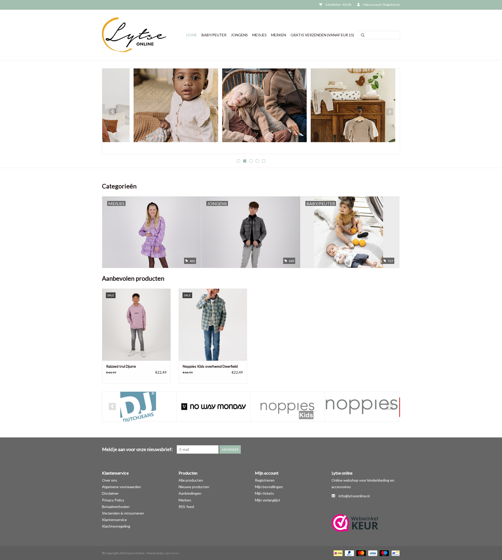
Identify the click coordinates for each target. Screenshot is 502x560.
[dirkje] (251, 104)
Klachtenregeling (116, 526)
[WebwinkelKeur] (366, 523)
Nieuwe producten (194, 486)
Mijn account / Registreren (381, 5)
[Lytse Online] (136, 35)
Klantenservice (114, 519)
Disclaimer (110, 493)
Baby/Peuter (214, 35)
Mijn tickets (264, 493)
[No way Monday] (139, 407)
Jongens (239, 35)
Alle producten (191, 480)
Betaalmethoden (115, 506)
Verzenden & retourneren (123, 513)
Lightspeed (171, 553)
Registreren (265, 480)
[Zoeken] (362, 35)
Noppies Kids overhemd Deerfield (210, 366)
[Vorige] (112, 111)
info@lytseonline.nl (354, 496)
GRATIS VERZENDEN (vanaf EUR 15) (322, 35)
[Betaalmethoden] (337, 553)
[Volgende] (389, 111)
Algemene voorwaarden (121, 486)
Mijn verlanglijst (267, 500)
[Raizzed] (362, 407)
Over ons (109, 480)
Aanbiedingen (190, 493)
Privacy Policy (113, 500)
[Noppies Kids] (213, 407)
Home (191, 35)
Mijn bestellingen (269, 486)
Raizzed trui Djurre (121, 366)
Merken (278, 35)
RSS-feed (186, 506)
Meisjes (259, 35)
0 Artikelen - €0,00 (338, 5)
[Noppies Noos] (288, 407)
